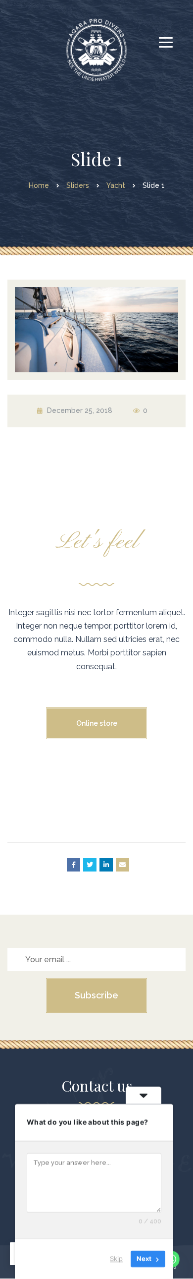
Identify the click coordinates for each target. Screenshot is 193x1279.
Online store (96, 723)
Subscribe (96, 995)
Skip (116, 1259)
